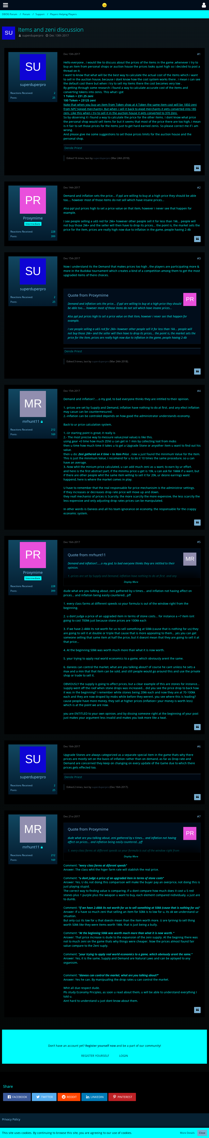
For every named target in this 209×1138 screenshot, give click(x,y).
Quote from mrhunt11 (87, 554)
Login (123, 1056)
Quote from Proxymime (88, 295)
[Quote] (197, 168)
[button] (5, 5)
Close (202, 1133)
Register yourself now (100, 1046)
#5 (199, 542)
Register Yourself (95, 1056)
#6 (199, 746)
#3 (199, 258)
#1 (199, 54)
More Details (187, 1133)
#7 (199, 816)
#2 (199, 187)
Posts (13, 97)
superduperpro (32, 35)
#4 (199, 391)
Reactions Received (21, 93)
